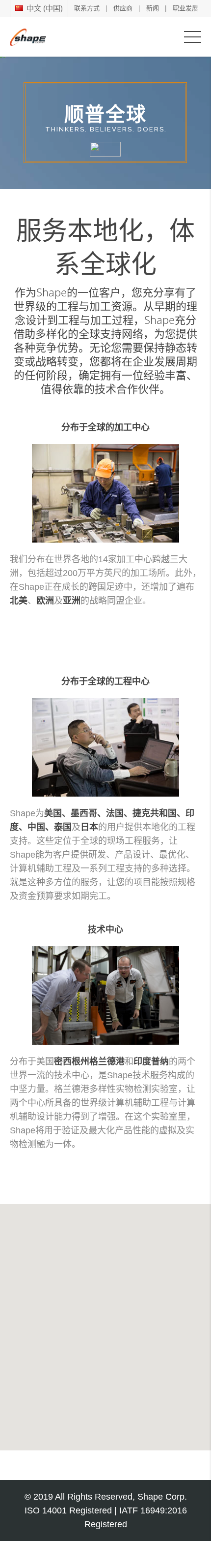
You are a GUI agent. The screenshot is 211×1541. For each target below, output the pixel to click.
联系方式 (87, 8)
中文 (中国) (44, 8)
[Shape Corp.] (28, 37)
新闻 (152, 8)
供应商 (122, 8)
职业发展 (185, 8)
